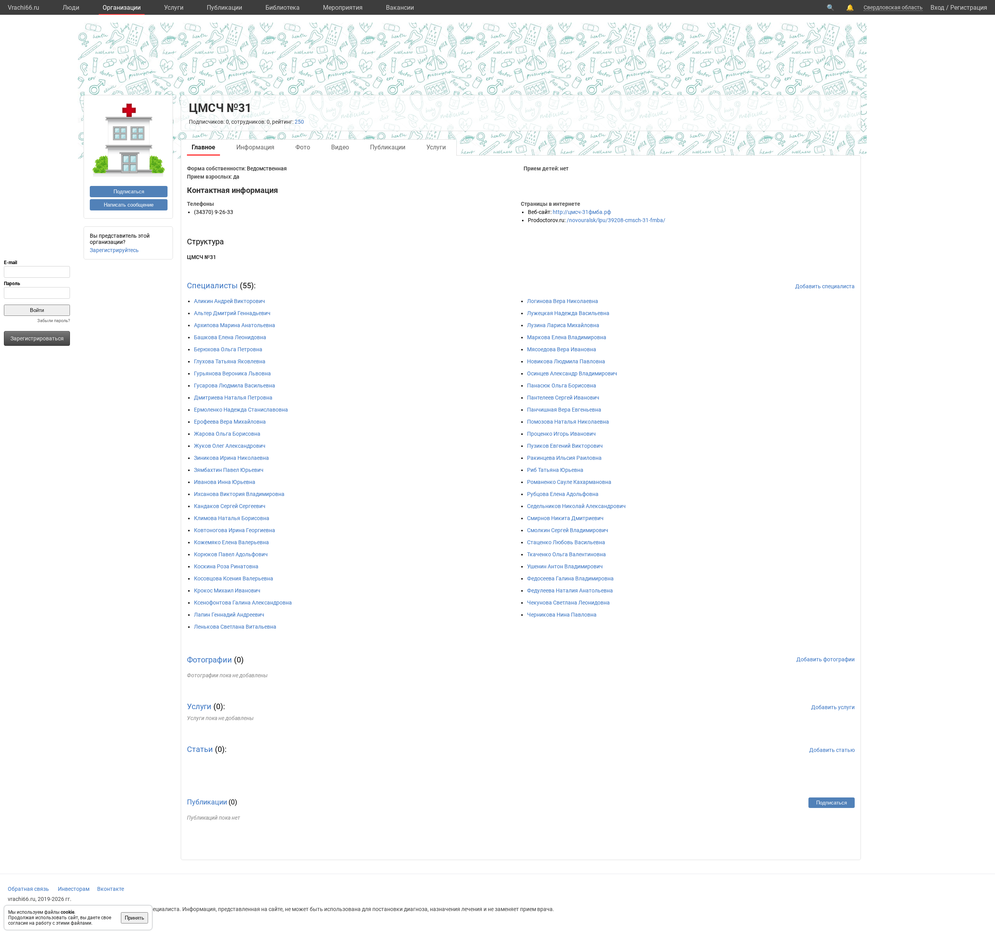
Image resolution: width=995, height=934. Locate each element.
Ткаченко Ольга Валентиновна (566, 554)
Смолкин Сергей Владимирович (567, 530)
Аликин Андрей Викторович (229, 301)
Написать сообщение (129, 205)
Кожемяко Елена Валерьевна (231, 542)
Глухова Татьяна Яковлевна (229, 361)
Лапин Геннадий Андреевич (229, 615)
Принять (134, 918)
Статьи (200, 749)
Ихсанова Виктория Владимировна (239, 494)
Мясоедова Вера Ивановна (561, 349)
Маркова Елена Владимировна (566, 337)
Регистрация (968, 7)
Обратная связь (28, 889)
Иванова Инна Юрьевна (224, 482)
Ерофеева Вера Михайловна (230, 422)
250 (299, 122)
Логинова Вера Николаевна (562, 301)
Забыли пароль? (53, 320)
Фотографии (209, 659)
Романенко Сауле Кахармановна (569, 482)
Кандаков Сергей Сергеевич (229, 506)
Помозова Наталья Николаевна (568, 422)
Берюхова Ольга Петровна (228, 349)
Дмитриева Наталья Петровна (233, 397)
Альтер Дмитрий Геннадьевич (232, 313)
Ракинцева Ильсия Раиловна (564, 458)
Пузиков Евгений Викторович (565, 446)
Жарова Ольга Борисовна (227, 434)
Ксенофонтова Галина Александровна (243, 602)
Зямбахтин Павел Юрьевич (229, 470)
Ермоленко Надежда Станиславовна (241, 410)
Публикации (224, 7)
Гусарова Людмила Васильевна (234, 385)
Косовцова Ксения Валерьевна (233, 578)
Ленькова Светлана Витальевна (235, 627)
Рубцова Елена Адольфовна (563, 494)
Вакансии (400, 7)
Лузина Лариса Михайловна (563, 325)
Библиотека (282, 7)
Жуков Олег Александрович (229, 446)
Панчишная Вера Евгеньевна (564, 410)
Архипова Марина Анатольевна (234, 325)
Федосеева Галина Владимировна (570, 578)
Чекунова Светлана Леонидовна (568, 602)
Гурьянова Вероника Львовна (232, 373)
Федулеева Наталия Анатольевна (570, 590)
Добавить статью (832, 750)
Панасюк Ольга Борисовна (561, 385)
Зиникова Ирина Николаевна (231, 458)
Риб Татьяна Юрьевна (555, 470)
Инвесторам (73, 889)
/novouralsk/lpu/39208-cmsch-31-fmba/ (616, 220)
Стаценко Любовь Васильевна (566, 542)
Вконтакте (110, 889)
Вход (937, 7)
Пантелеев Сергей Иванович (563, 397)
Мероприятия (343, 7)
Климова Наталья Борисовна (231, 518)
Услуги (173, 7)
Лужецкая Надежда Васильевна (568, 313)
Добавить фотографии (825, 659)
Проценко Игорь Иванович (561, 434)
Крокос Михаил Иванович (227, 590)
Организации (122, 7)
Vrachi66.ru (23, 7)
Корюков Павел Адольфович (231, 554)
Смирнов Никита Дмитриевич (565, 518)
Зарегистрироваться (37, 338)
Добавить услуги (833, 707)
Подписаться (128, 192)
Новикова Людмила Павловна (566, 361)
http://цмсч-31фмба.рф (582, 212)
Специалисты (212, 285)
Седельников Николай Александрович (576, 506)
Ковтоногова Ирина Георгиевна (234, 530)
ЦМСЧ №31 (201, 257)
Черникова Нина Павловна (562, 615)
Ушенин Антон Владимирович (565, 566)
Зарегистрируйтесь (114, 250)
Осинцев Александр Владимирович (572, 373)
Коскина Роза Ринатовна (226, 566)
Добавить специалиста (825, 286)
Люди (71, 7)
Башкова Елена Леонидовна (230, 337)
